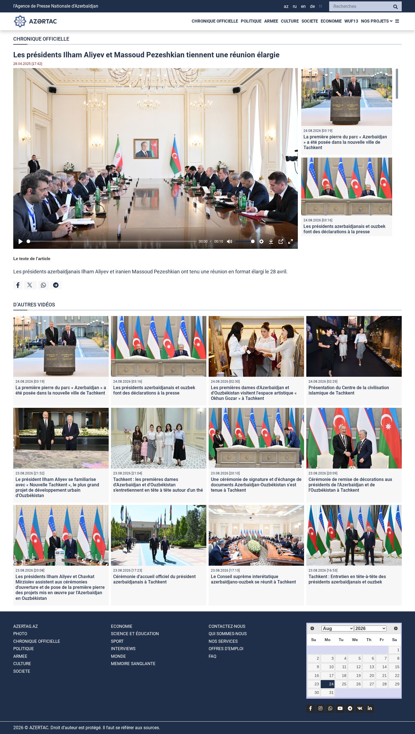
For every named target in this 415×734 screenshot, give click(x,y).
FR (320, 6)
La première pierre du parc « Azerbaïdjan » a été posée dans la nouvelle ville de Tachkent (345, 142)
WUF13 (351, 21)
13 (372, 667)
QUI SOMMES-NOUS (228, 633)
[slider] (112, 241)
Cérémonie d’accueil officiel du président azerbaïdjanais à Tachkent (154, 579)
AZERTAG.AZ (25, 626)
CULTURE (290, 21)
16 (316, 675)
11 (344, 667)
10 (331, 667)
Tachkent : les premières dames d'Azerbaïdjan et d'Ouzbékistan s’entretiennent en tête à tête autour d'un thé (158, 485)
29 (397, 684)
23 (316, 684)
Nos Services (223, 641)
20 (372, 675)
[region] (349, 152)
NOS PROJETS (375, 21)
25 (344, 684)
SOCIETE (310, 21)
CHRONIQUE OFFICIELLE (215, 21)
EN (303, 6)
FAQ (212, 656)
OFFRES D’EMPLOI (226, 648)
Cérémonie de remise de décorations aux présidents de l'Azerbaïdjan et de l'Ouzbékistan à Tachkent (350, 485)
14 (384, 667)
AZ (286, 6)
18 (344, 675)
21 (384, 675)
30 (316, 692)
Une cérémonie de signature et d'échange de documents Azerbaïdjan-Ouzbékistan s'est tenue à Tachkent (256, 485)
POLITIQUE (251, 21)
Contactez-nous (227, 626)
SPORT (117, 641)
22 (397, 675)
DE (312, 6)
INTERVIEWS (123, 648)
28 (384, 684)
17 (331, 675)
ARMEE (271, 21)
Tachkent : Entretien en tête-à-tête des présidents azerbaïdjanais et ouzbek (347, 579)
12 (358, 667)
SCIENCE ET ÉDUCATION (135, 633)
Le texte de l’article (31, 258)
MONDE (118, 656)
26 (358, 684)
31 (331, 692)
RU (295, 6)
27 (372, 684)
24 (331, 684)
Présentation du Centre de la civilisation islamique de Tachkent (349, 390)
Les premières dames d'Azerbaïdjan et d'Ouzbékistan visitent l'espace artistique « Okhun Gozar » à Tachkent (254, 393)
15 (397, 667)
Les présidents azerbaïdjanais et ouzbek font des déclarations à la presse (344, 229)
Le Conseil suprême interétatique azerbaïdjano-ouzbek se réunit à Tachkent (253, 579)
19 (358, 675)
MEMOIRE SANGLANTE (133, 663)
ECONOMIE (331, 21)
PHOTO (20, 633)
